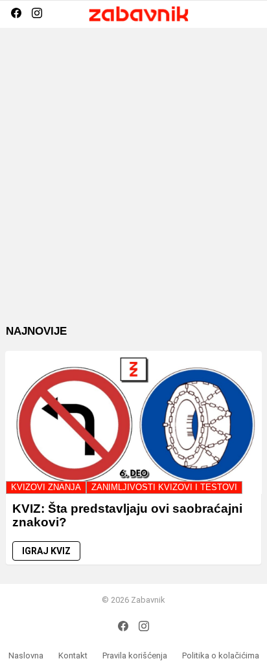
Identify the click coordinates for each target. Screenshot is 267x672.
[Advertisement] (133, 186)
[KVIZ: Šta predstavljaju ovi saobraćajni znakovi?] (133, 422)
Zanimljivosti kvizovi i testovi (164, 487)
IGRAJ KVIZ (46, 551)
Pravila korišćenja (134, 655)
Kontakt (72, 655)
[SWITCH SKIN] (229, 14)
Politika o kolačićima (220, 655)
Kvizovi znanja (46, 487)
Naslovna (25, 655)
